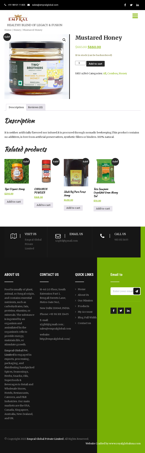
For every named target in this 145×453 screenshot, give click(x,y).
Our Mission (85, 300)
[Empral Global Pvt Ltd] (17, 12)
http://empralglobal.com (54, 338)
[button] (64, 40)
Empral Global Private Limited (45, 438)
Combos (112, 73)
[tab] (16, 107)
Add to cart (95, 63)
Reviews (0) (35, 107)
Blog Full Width (87, 317)
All (104, 73)
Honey (17, 29)
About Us (83, 294)
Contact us (84, 323)
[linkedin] (137, 5)
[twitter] (131, 5)
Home (7, 29)
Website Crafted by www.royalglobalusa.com (113, 443)
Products (83, 306)
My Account (85, 311)
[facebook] (125, 5)
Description (16, 107)
